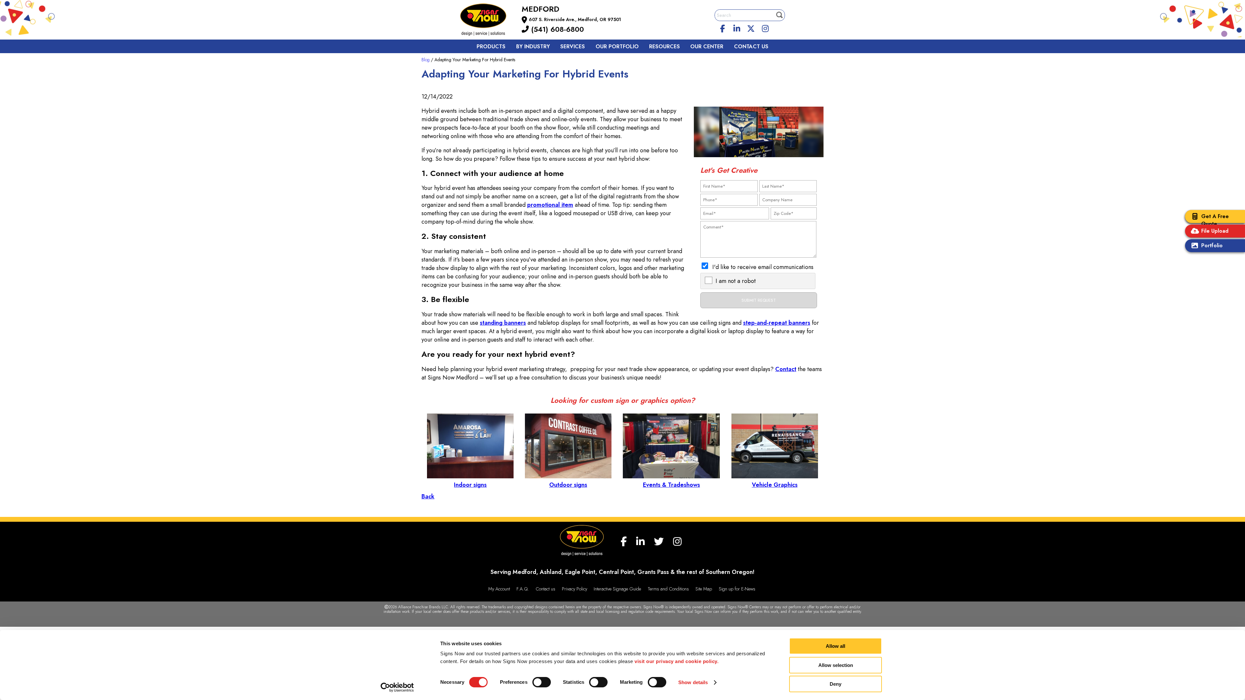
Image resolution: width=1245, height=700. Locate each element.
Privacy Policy (574, 589)
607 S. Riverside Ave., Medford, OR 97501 (575, 19)
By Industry (533, 46)
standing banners (503, 323)
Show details (693, 682)
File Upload (1214, 231)
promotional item (550, 205)
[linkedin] (736, 27)
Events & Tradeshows (671, 485)
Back (427, 496)
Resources (664, 46)
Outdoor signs (568, 485)
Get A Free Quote (1215, 220)
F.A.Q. (522, 589)
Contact (785, 369)
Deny (835, 684)
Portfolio (1212, 245)
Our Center (706, 46)
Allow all (835, 646)
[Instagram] (765, 27)
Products (491, 46)
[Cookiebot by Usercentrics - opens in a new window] (397, 687)
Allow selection (835, 665)
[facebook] (722, 27)
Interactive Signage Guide (617, 589)
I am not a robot (736, 281)
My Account (499, 589)
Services (572, 46)
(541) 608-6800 (556, 29)
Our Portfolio (617, 46)
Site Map (703, 589)
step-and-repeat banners (776, 323)
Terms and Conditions (668, 589)
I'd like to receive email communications (762, 267)
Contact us (751, 46)
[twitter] (750, 27)
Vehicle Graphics (775, 485)
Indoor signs (470, 485)
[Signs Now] (487, 20)
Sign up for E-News (737, 589)
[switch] (541, 682)
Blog (425, 59)
